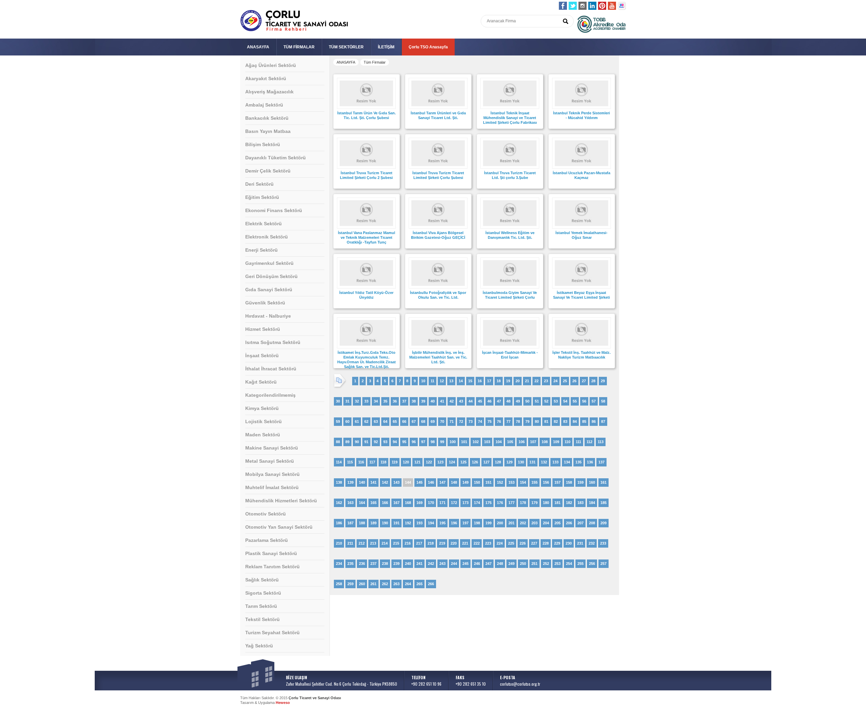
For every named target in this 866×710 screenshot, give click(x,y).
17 (489, 381)
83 (565, 421)
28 (593, 381)
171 (442, 503)
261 (373, 584)
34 (376, 401)
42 (452, 401)
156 (546, 482)
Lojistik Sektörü (263, 421)
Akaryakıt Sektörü (265, 78)
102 (476, 442)
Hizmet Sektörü (262, 329)
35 (385, 401)
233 (603, 543)
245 (465, 564)
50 (527, 401)
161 (603, 482)
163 (350, 503)
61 (357, 421)
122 (429, 462)
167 (396, 503)
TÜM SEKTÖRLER (346, 47)
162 (339, 503)
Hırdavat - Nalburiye (268, 316)
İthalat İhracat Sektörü (270, 368)
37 (404, 401)
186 (339, 523)
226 (523, 543)
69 (433, 421)
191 (396, 523)
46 (489, 401)
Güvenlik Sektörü (265, 302)
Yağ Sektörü (259, 645)
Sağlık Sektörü (262, 579)
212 (362, 543)
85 (584, 421)
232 (592, 543)
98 (433, 442)
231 (580, 543)
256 (592, 564)
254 (569, 564)
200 (500, 523)
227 (534, 543)
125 (463, 462)
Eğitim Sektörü (262, 197)
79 (527, 421)
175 (488, 503)
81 (546, 421)
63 (376, 421)
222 (477, 543)
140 (362, 482)
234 (339, 564)
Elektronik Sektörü (266, 236)
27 (584, 381)
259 (350, 584)
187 (350, 523)
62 (366, 421)
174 (477, 503)
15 (470, 381)
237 (373, 564)
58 (603, 401)
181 (557, 503)
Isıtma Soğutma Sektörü (272, 342)
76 (499, 421)
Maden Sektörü (262, 434)
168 (408, 503)
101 (464, 442)
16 (480, 381)
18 (499, 381)
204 (546, 523)
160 (592, 482)
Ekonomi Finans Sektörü (273, 210)
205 (557, 523)
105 (510, 442)
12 (442, 381)
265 (419, 584)
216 (408, 543)
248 (500, 564)
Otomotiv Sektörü (265, 514)
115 (350, 462)
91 (366, 442)
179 (534, 503)
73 (471, 421)
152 (500, 482)
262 (385, 584)
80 (537, 421)
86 (594, 421)
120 (406, 462)
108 (545, 442)
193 (419, 523)
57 (594, 401)
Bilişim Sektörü (262, 144)
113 (600, 442)
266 (431, 584)
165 (373, 503)
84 (575, 421)
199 (488, 523)
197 (465, 523)
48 (508, 401)
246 (477, 564)
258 (339, 584)
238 (385, 564)
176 (500, 503)
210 (339, 543)
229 (557, 543)
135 (578, 462)
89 (347, 442)
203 (534, 523)
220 (454, 543)
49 (518, 401)
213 (373, 543)
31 (347, 401)
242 (431, 564)
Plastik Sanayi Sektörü (271, 553)
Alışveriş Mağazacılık (269, 91)
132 (544, 462)
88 (338, 442)
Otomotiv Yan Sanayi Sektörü (279, 527)
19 (508, 381)
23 (546, 381)
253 (557, 564)
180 (546, 503)
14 (461, 381)
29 (603, 381)
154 (523, 482)
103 (487, 442)
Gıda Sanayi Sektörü (268, 289)
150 (477, 482)
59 (338, 421)
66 (404, 421)
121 (417, 462)
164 (362, 503)
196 (454, 523)
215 (396, 543)
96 (414, 442)
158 (569, 482)
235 (350, 564)
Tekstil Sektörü (262, 619)
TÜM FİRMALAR (299, 47)
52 (546, 401)
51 (537, 401)
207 (580, 523)
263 (396, 584)
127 (486, 462)
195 (442, 523)
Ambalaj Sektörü (264, 105)
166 (385, 503)
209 (603, 523)
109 (556, 442)
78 (518, 421)
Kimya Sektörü (262, 408)
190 (385, 523)
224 (500, 543)
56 (584, 401)
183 (580, 503)
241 (419, 564)
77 (508, 421)
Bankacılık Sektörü (267, 118)
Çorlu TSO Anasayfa (428, 47)
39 (423, 401)
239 (396, 564)
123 (440, 462)
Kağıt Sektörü (261, 382)
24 (555, 381)
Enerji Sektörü (261, 250)
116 (361, 462)
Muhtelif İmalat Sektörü (272, 487)
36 (395, 401)
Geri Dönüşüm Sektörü (271, 276)
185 (603, 503)
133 (555, 462)
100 (453, 442)
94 (395, 442)
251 (534, 564)
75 (489, 421)
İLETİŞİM (386, 47)
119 (394, 462)
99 (442, 442)
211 (350, 543)
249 (511, 564)
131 (532, 462)
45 (480, 401)
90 (357, 442)
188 (362, 523)
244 (454, 564)
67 (414, 421)
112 (589, 442)
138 (339, 482)
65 (395, 421)
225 (511, 543)
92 (376, 442)
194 (431, 523)
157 (557, 482)
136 (590, 462)
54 (565, 401)
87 (603, 421)
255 (580, 564)
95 (404, 442)
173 (465, 503)
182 (569, 503)
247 (488, 564)
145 (419, 482)
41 (442, 401)
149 (465, 482)
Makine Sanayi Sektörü (271, 448)
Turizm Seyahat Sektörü (272, 632)
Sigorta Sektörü (263, 593)
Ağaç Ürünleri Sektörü (270, 65)
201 (511, 523)
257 (603, 564)
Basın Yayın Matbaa (268, 131)
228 (546, 543)
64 (385, 421)
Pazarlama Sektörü (266, 540)
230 (569, 543)
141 (373, 482)
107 (533, 442)
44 (471, 401)
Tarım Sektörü (261, 606)
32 (357, 401)
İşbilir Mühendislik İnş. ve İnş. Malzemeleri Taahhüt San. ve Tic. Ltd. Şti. (438, 357)
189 (373, 523)
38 (414, 401)
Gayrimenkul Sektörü (269, 263)
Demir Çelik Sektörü (268, 171)
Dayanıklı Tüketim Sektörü (275, 157)
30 (338, 401)
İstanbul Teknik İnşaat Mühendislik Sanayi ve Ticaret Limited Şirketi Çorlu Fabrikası (510, 117)
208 (592, 523)
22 (536, 381)
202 (523, 523)
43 (461, 401)
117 (372, 462)
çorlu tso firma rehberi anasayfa (294, 21)
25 (565, 381)
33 (366, 401)
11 (432, 381)
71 (452, 421)
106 (522, 442)
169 (419, 503)
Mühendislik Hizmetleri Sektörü (281, 500)
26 (574, 381)
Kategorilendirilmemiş (270, 395)
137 (601, 462)
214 (385, 543)
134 (567, 462)
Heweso (283, 703)
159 (580, 482)
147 (442, 482)
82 (556, 421)
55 (575, 401)
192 (408, 523)
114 (339, 462)
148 (454, 482)
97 (423, 442)
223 (488, 543)
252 (546, 564)
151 (488, 482)
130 (521, 462)
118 (383, 462)
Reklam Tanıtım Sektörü (272, 566)
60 (347, 421)
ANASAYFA (258, 47)
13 (451, 381)
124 (452, 462)
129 (509, 462)
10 (423, 381)
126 (475, 462)
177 (511, 503)
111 (578, 442)
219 (442, 543)
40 (433, 401)
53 (556, 401)
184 (592, 503)
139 (350, 482)
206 (569, 523)
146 (431, 482)
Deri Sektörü (259, 184)
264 (408, 584)
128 (498, 462)
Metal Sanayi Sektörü (269, 461)
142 (385, 482)
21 (527, 381)
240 (408, 564)
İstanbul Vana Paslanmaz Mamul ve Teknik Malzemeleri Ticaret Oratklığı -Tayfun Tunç (366, 237)
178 (523, 503)
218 (431, 543)
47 (499, 401)
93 (385, 442)
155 (534, 482)
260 (362, 584)
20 (518, 381)
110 (567, 442)
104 (499, 442)
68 (423, 421)
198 (477, 523)
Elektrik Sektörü (263, 223)
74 (480, 421)
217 (419, 543)
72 (461, 421)
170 (431, 503)
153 (511, 482)
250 (523, 564)
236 (362, 564)
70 (442, 421)
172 (454, 503)
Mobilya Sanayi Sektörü (272, 474)
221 (465, 543)
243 (442, 564)
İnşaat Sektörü (262, 355)
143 (396, 482)
